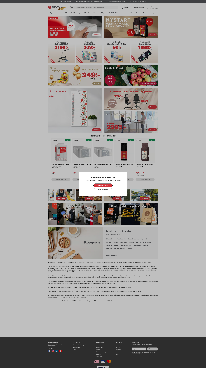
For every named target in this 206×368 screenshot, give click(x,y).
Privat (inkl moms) (103, 189)
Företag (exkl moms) (103, 185)
